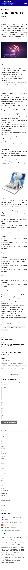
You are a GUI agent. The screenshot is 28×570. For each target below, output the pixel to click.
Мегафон (22, 547)
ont (16, 540)
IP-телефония (5, 9)
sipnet (20, 327)
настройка (22, 555)
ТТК (12, 552)
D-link (2, 443)
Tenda (2, 471)
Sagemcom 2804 (4, 542)
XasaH (4, 16)
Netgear (13, 540)
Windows (3, 480)
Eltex (2, 446)
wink (9, 544)
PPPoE (18, 540)
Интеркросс (4, 498)
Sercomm (3, 468)
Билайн (17, 545)
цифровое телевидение (7, 562)
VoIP (24, 327)
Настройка (4, 329)
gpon (2, 540)
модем (17, 555)
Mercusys (3, 453)
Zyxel (2, 488)
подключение (17, 557)
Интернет (15, 547)
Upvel (2, 475)
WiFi (2, 478)
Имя (2, 402)
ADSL (5, 537)
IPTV (2, 451)
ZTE (2, 485)
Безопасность (4, 493)
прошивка (23, 557)
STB (9, 542)
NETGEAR (3, 456)
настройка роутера (7, 557)
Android (3, 434)
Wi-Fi (16, 542)
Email (2, 408)
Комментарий (4, 387)
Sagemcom (4, 466)
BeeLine (11, 537)
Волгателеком (4, 547)
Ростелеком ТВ (5, 552)
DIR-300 (22, 537)
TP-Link (3, 473)
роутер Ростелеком (14, 560)
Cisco (2, 441)
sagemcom (23, 540)
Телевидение (16, 552)
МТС (19, 547)
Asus (2, 438)
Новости (3, 510)
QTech (3, 461)
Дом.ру (9, 547)
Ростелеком (17, 550)
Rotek (2, 463)
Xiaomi (3, 483)
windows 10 (4, 545)
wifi (19, 542)
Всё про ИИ (4, 495)
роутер (4, 560)
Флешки (3, 508)
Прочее (3, 505)
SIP (16, 327)
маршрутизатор (7, 555)
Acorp (2, 436)
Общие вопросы (5, 500)
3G (2, 537)
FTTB (26, 537)
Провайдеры (4, 503)
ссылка (3, 215)
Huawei (3, 448)
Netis (2, 458)
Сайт (2, 415)
